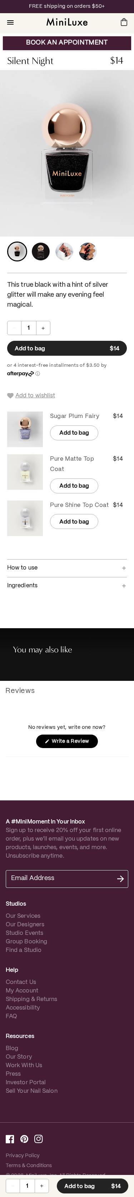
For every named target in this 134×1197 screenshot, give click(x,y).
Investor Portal (26, 1082)
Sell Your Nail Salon (32, 1091)
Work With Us (24, 1065)
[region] (67, 6)
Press (13, 1074)
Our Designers (25, 924)
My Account (22, 991)
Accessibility (23, 1008)
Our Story (19, 1057)
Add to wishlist (35, 395)
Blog (12, 1048)
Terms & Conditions (29, 1165)
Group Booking (26, 941)
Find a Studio (23, 950)
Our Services (23, 916)
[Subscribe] (120, 879)
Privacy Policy (23, 1155)
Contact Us (21, 982)
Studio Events (24, 933)
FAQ (11, 1016)
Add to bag (71, 351)
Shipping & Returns (31, 999)
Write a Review (74, 743)
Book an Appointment (67, 43)
